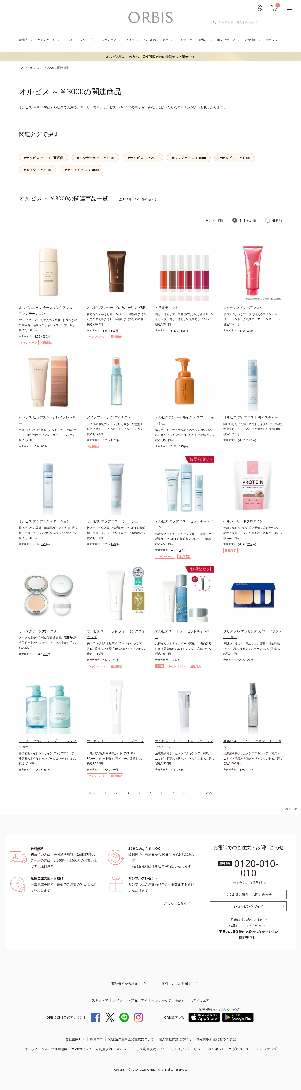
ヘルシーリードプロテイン (243, 521)
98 (42, 446)
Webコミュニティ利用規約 (92, 1049)
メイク (130, 40)
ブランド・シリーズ (78, 40)
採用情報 (96, 1039)
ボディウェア (226, 40)
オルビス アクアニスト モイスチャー (250, 417)
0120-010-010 (256, 868)
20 (248, 660)
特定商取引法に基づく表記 (216, 1039)
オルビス (36, 68)
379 (113, 770)
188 (249, 440)
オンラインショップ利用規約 (46, 1049)
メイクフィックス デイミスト (109, 417)
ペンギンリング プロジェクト (230, 1049)
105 (113, 440)
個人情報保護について (175, 1039)
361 (45, 770)
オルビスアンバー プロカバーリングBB (116, 307)
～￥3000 (48, 68)
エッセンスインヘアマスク (243, 307)
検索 (215, 22)
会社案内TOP (75, 1039)
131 (249, 770)
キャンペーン (46, 40)
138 (181, 331)
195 (181, 446)
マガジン (272, 40)
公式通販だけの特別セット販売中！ (150, 56)
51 (180, 770)
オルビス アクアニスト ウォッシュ (112, 521)
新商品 (23, 40)
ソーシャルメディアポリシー (182, 1049)
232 (45, 336)
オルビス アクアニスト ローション (44, 521)
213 (249, 331)
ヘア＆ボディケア (156, 40)
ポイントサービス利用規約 (136, 1049)
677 (113, 660)
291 (43, 544)
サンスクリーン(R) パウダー (39, 631)
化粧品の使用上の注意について (131, 1039)
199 (113, 544)
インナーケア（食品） (192, 40)
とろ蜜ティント (166, 307)
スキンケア (108, 40)
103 (113, 331)
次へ (209, 793)
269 (249, 544)
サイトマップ (267, 1049)
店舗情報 (250, 40)
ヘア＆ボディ (137, 1000)
